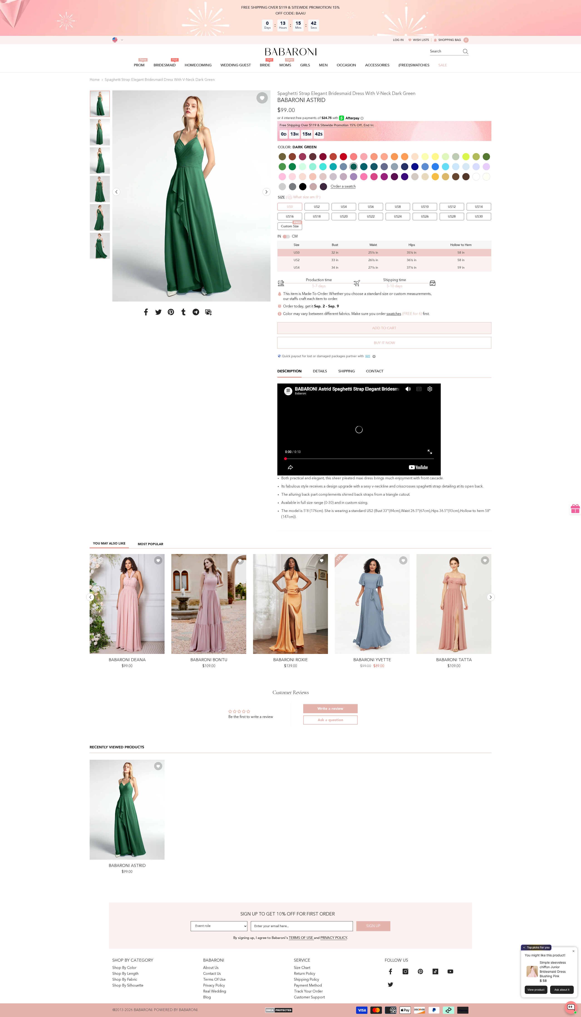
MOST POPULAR (150, 544)
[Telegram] (195, 312)
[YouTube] (450, 971)
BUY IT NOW (384, 342)
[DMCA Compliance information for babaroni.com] (279, 1010)
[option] (191, 195)
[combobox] (445, 51)
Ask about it (561, 989)
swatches (394, 314)
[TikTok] (435, 971)
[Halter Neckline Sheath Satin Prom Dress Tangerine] (290, 604)
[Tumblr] (183, 312)
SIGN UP (373, 926)
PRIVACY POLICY (333, 937)
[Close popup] (573, 951)
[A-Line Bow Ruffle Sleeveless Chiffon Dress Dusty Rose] (208, 604)
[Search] (449, 51)
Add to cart (384, 328)
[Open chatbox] (571, 1007)
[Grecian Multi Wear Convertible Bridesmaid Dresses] (127, 604)
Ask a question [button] (330, 720)
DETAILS (320, 371)
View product (535, 989)
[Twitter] (158, 312)
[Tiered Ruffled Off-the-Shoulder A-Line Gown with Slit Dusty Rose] (453, 604)
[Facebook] (146, 312)
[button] (116, 192)
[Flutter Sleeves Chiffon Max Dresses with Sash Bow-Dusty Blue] (372, 604)
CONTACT (374, 371)
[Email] (208, 312)
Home (95, 80)
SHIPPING (346, 371)
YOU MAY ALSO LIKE (109, 543)
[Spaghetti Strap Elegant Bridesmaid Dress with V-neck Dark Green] (127, 810)
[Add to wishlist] (262, 98)
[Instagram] (405, 971)
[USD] (117, 39)
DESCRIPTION (289, 371)
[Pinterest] (170, 312)
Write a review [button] (330, 708)
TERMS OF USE (301, 937)
